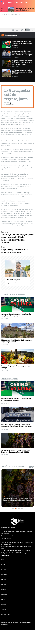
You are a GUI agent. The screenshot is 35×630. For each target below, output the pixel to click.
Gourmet (4, 584)
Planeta (3, 604)
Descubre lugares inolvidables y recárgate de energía (17, 367)
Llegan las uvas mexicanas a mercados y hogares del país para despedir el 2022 (22, 62)
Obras (3, 599)
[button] (30, 467)
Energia (3, 569)
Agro (4, 496)
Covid (3, 564)
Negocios (4, 594)
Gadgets (3, 579)
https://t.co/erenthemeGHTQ (18, 546)
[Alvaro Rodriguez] (17, 268)
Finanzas (4, 574)
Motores (3, 589)
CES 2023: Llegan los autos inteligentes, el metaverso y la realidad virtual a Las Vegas (22, 53)
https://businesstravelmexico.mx (15, 283)
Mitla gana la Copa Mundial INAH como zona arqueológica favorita (22, 72)
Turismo (3, 609)
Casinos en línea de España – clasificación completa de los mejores (22, 43)
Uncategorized (5, 614)
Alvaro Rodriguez (9, 104)
